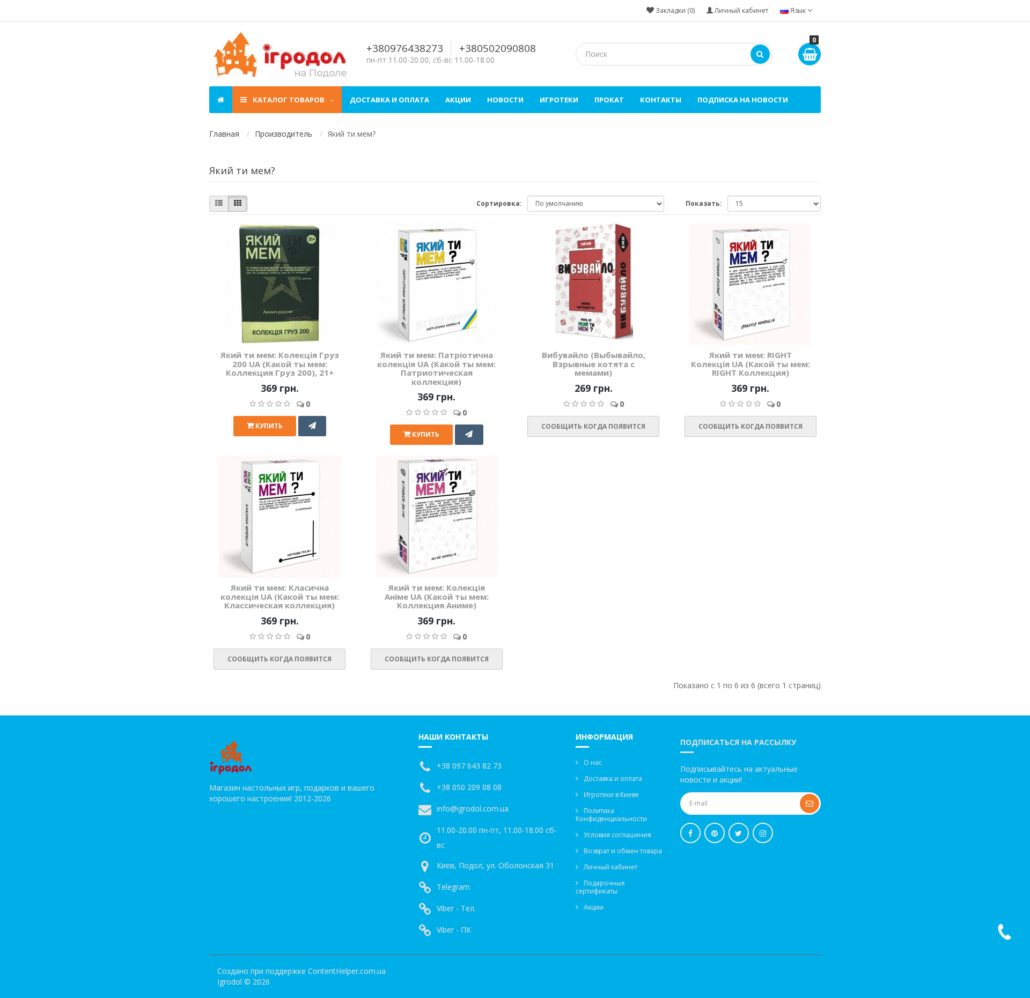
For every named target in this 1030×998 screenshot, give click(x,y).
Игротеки (559, 100)
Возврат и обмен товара (623, 851)
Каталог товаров (288, 100)
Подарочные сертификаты (600, 887)
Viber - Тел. (456, 908)
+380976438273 (404, 48)
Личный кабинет (610, 867)
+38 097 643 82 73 (469, 766)
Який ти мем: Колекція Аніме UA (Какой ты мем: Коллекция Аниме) (437, 596)
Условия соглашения (617, 835)
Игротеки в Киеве (611, 795)
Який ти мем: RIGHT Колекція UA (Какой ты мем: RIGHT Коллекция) (750, 363)
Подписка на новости (742, 100)
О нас (593, 762)
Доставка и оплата (389, 100)
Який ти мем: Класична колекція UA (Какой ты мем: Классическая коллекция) (279, 596)
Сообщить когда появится (593, 426)
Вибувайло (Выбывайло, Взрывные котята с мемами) (593, 363)
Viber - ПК (454, 930)
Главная (224, 134)
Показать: (704, 203)
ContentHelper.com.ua (347, 971)
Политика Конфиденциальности (611, 815)
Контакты (660, 100)
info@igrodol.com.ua (473, 808)
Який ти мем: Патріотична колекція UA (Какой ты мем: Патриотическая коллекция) (436, 368)
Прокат (609, 100)
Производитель (283, 134)
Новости (505, 100)
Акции (458, 100)
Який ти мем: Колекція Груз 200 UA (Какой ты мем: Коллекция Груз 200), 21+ (279, 363)
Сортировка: (499, 203)
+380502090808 (497, 48)
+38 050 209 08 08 (469, 787)
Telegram (453, 887)
